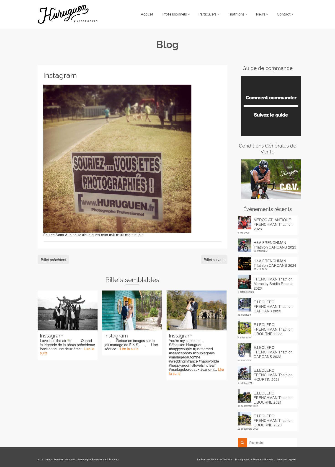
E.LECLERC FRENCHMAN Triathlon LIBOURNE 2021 (273, 397)
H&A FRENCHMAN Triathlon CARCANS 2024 (275, 263)
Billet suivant (214, 259)
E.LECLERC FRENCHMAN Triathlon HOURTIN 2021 (273, 375)
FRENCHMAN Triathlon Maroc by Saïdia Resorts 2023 (273, 283)
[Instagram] (117, 158)
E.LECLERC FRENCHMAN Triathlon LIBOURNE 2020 (273, 420)
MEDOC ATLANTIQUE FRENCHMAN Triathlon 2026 (273, 224)
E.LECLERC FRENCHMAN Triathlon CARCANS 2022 (273, 352)
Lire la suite (129, 348)
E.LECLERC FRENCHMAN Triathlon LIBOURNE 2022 (273, 329)
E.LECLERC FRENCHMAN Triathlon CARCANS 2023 (273, 306)
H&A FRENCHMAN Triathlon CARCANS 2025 (275, 244)
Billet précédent (53, 259)
